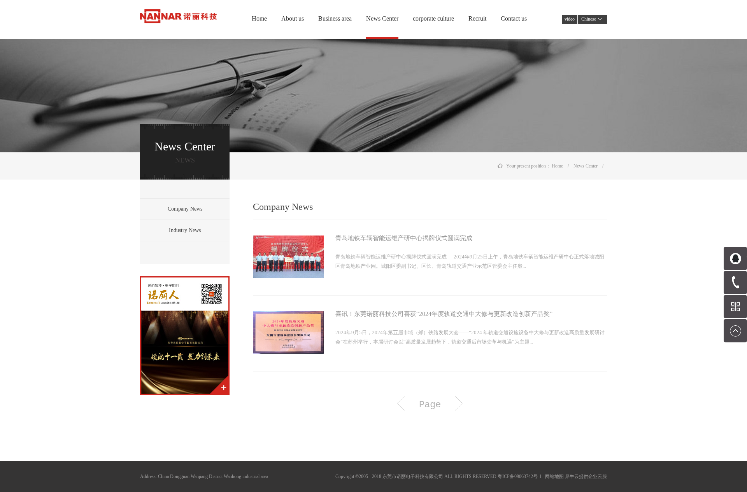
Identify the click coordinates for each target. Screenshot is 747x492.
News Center (585, 166)
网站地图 (553, 476)
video (570, 19)
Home (259, 18)
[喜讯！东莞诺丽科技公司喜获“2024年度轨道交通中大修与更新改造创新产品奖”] (288, 316)
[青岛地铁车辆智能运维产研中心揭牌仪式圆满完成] (288, 240)
